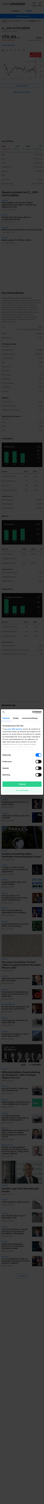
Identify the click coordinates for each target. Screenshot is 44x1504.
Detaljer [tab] (16, 718)
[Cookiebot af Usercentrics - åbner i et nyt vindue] (32, 712)
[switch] (38, 761)
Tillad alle (22, 784)
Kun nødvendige (22, 790)
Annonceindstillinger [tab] (30, 718)
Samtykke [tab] (6, 718)
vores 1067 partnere (15, 729)
